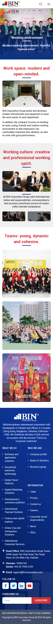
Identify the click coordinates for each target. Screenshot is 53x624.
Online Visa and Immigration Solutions (13, 531)
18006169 (21, 563)
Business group (38, 466)
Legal (33, 491)
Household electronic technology (10, 470)
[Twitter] (13, 585)
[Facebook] (5, 585)
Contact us (35, 504)
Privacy (34, 498)
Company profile (38, 454)
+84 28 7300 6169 (23, 566)
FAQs (33, 532)
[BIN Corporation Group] (11, 4)
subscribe (41, 600)
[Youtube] (29, 585)
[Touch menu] (49, 4)
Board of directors (39, 460)
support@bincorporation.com (28, 572)
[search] (41, 4)
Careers (34, 510)
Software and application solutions (11, 457)
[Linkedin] (21, 585)
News (33, 526)
